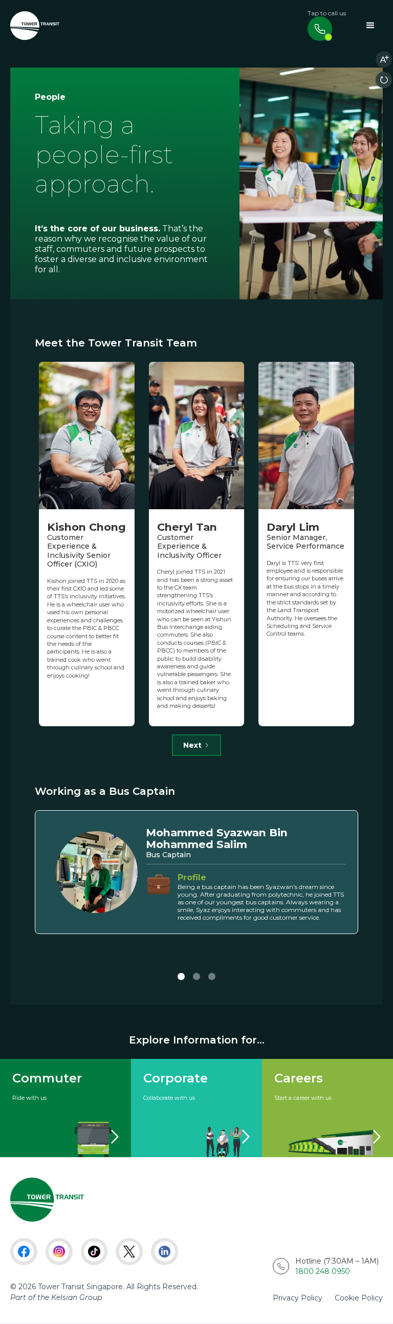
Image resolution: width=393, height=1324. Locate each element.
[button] (370, 25)
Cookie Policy (359, 1298)
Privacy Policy (297, 1298)
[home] (34, 25)
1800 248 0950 (322, 1271)
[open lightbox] (311, 183)
